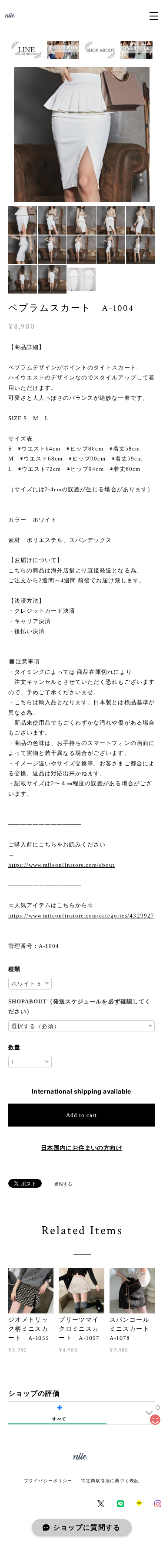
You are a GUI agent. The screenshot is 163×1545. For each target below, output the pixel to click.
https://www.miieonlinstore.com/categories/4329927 (81, 915)
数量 (14, 1047)
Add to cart (81, 1115)
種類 (14, 969)
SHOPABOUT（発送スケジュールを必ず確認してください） (79, 1006)
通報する (63, 1183)
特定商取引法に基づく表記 (110, 1480)
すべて (59, 1419)
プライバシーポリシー (48, 1480)
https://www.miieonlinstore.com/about (61, 865)
